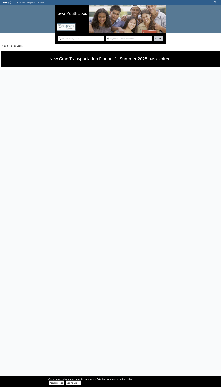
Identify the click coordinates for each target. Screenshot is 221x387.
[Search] (215, 3)
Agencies (32, 3)
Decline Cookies (73, 383)
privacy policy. (126, 379)
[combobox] (81, 38)
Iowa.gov (8, 2)
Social (42, 3)
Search (158, 38)
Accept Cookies (56, 383)
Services (21, 3)
